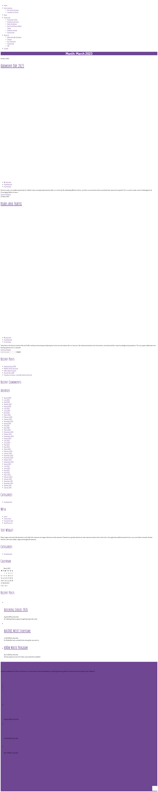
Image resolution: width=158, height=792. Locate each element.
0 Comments (7, 186)
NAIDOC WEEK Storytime (11, 368)
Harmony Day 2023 (12, 65)
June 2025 (7, 410)
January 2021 (8, 487)
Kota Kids (8, 182)
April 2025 (7, 413)
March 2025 (7, 415)
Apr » (6, 585)
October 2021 (7, 485)
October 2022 (8, 460)
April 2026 (7, 402)
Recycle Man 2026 (9, 373)
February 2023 (8, 451)
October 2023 (8, 434)
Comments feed (8, 521)
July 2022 (7, 466)
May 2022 (7, 470)
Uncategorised (8, 184)
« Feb (2, 585)
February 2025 (8, 417)
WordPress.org (8, 523)
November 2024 (8, 421)
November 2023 (8, 432)
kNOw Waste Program (10, 371)
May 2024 (6, 425)
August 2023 (7, 438)
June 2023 (7, 443)
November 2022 (8, 457)
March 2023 (7, 449)
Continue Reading (6, 194)
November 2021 (8, 483)
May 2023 (7, 445)
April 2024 (7, 428)
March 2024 (7, 430)
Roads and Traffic (11, 203)
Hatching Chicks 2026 (10, 366)
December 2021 (8, 481)
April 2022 (7, 472)
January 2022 (8, 479)
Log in (5, 516)
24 (8, 581)
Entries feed (7, 518)
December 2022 (8, 455)
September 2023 (9, 436)
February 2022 (8, 477)
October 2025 (8, 404)
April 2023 (7, 447)
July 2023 (7, 440)
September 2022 (9, 462)
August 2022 (7, 464)
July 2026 (7, 400)
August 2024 (7, 423)
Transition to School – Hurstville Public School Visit (18, 375)
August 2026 (7, 398)
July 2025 (7, 408)
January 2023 (8, 453)
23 (7, 581)
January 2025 (8, 419)
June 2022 (7, 468)
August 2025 (7, 406)
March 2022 (7, 475)
